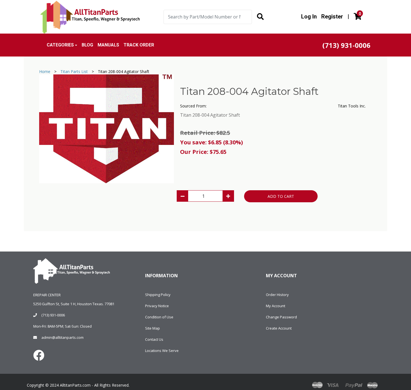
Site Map (152, 328)
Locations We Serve (162, 350)
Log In (309, 16)
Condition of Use (159, 316)
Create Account (279, 328)
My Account (275, 305)
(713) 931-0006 (53, 315)
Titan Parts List (74, 71)
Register (332, 16)
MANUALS (108, 45)
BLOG (87, 45)
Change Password (281, 316)
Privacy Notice (157, 305)
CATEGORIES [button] (60, 45)
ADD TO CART (281, 196)
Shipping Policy (158, 294)
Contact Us (154, 339)
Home (44, 71)
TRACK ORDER (139, 45)
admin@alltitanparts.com (62, 337)
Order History (277, 294)
